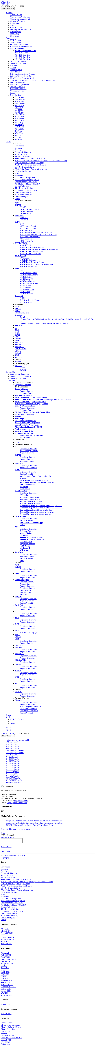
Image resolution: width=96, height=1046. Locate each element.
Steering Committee (27, 461)
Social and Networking (18, 89)
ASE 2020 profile (12, 744)
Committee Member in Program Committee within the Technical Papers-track (34, 823)
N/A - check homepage (28, 633)
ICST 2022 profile (12, 774)
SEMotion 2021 (7, 980)
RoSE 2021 (5, 972)
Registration (14, 23)
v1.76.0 (22, 855)
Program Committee (27, 391)
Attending (9, 13)
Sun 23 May (19, 112)
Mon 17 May (20, 99)
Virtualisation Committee (29, 711)
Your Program (15, 42)
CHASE (23, 207)
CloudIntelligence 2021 (9, 959)
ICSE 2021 (5, 734)
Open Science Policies (23, 192)
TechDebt (23, 298)
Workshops (19, 175)
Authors (13, 25)
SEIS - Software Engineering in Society (29, 163)
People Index (20, 442)
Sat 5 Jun (18, 139)
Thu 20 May (19, 106)
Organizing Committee (28, 449)
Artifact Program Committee (30, 707)
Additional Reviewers (28, 393)
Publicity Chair (25, 592)
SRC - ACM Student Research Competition (31, 169)
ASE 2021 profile (12, 746)
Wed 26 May (20, 118)
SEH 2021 (5, 978)
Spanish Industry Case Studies (26, 182)
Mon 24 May (20, 114)
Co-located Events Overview (21, 46)
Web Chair (24, 594)
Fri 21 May (19, 108)
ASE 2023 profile (12, 748)
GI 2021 (4, 966)
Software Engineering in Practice (22, 74)
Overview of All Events (19, 44)
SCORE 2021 (6, 1004)
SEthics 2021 (6, 989)
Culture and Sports (17, 91)
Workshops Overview (18, 61)
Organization (10, 380)
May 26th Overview (22, 55)
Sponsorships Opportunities (20, 376)
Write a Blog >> (7, 2)
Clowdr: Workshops (17, 21)
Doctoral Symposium (18, 82)
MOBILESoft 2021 (8, 939)
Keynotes (13, 65)
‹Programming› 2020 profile (16, 782)
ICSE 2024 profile (12, 765)
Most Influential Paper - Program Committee (36, 476)
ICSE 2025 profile (12, 767)
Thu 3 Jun (18, 135)
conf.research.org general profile (18, 740)
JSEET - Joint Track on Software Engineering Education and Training (41, 161)
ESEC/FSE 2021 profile (15, 751)
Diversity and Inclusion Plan (20, 30)
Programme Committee (28, 468)
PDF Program (15, 32)
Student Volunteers (22, 186)
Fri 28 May (19, 123)
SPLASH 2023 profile (14, 780)
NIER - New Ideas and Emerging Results (30, 165)
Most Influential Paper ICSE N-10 (27, 184)
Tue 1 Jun (18, 131)
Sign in (8, 727)
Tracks (8, 142)
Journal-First (15, 72)
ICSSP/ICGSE (25, 245)
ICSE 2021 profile (8, 736)
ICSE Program (15, 40)
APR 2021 (5, 953)
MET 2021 (5, 968)
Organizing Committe (23, 385)
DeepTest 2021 (6, 961)
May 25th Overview (22, 53)
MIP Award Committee (28, 709)
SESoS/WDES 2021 (8, 987)
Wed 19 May (20, 104)
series (12, 734)
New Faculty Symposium (19, 85)
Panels (12, 93)
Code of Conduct (16, 27)
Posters (17, 173)
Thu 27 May (19, 120)
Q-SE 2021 (5, 970)
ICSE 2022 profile (12, 761)
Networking (14, 36)
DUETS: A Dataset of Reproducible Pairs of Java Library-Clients (30, 825)
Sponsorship (10, 372)
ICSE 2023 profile (12, 763)
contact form (5, 851)
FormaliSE (24, 218)
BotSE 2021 (5, 957)
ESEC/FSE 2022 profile (15, 753)
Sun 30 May (19, 127)
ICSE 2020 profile (12, 759)
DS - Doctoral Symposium (25, 178)
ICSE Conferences (17, 719)
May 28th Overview (22, 59)
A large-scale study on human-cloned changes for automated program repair (33, 821)
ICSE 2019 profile (12, 757)
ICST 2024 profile (12, 776)
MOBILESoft (25, 258)
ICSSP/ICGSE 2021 (8, 937)
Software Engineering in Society (22, 76)
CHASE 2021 (6, 931)
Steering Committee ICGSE (30, 499)
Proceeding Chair (26, 590)
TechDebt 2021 (6, 944)
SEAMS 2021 (6, 1014)
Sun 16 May (19, 97)
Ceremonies (19, 146)
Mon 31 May (20, 129)
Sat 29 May (19, 125)
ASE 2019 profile (12, 742)
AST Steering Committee (29, 451)
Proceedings (14, 34)
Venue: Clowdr (16, 15)
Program (9, 38)
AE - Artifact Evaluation (24, 171)
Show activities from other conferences (15, 829)
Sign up (8, 730)
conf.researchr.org (12, 855)
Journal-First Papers (22, 156)
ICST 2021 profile (12, 772)
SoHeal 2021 (6, 991)
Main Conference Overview (25, 51)
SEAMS (23, 368)
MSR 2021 (5, 942)
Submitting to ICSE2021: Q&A (26, 190)
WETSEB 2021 (7, 995)
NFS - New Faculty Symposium (27, 180)
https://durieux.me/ (21, 801)
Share (3, 833)
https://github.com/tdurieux (17, 803)
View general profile (7, 837)
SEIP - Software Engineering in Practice (30, 158)
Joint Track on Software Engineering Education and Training (32, 80)
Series (12, 723)
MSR (22, 271)
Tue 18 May (19, 101)
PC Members (24, 495)
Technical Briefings (17, 87)
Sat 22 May (19, 110)
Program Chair (25, 584)
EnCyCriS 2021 (7, 963)
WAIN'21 (4, 993)
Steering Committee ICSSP (30, 497)
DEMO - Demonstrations (24, 167)
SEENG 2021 (6, 976)
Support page (5, 858)
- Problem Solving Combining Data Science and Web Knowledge (44, 323)
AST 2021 (5, 929)
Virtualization (25, 438)
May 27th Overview (22, 57)
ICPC (22, 224)
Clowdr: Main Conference (20, 17)
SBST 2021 (5, 974)
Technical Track (16, 70)
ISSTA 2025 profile (13, 778)
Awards (13, 68)
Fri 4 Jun (18, 137)
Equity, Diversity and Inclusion (31, 435)
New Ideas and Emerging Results (22, 78)
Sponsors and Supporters (19, 374)
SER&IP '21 (5, 983)
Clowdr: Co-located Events (20, 19)
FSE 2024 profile (12, 755)
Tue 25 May (19, 116)
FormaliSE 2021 (7, 933)
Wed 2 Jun (19, 133)
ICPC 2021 (5, 935)
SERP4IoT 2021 (7, 985)
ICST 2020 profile (12, 770)
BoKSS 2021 (6, 955)
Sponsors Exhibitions (18, 63)
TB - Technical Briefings (24, 188)
